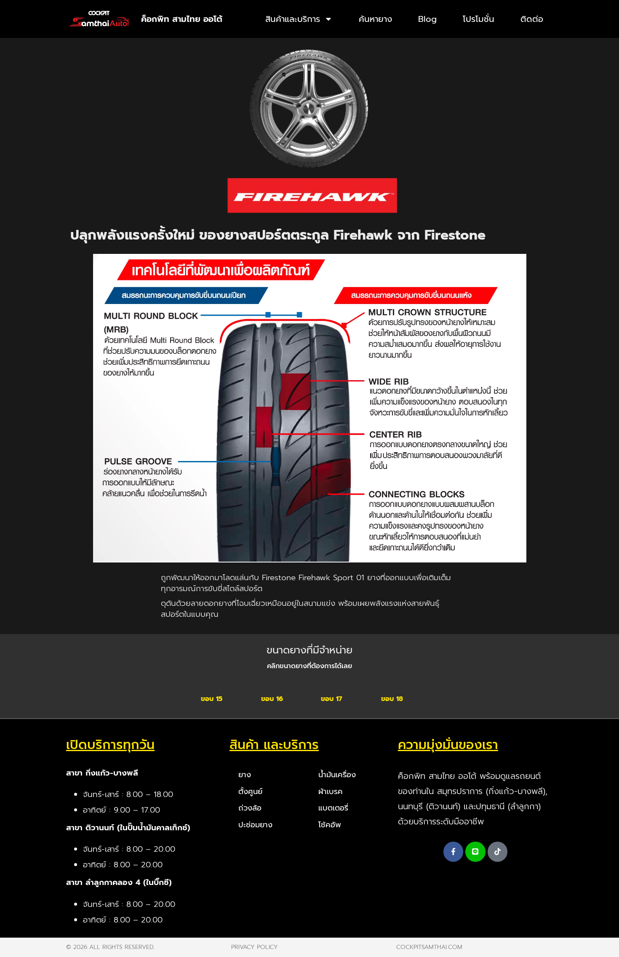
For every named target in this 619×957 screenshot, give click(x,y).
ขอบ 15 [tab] (211, 699)
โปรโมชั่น (478, 19)
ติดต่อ (531, 19)
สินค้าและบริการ (292, 19)
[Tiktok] (498, 852)
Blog (427, 19)
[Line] (475, 852)
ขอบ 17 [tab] (331, 699)
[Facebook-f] (453, 852)
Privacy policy (254, 947)
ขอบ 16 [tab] (272, 699)
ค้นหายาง (375, 19)
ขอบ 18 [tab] (392, 699)
